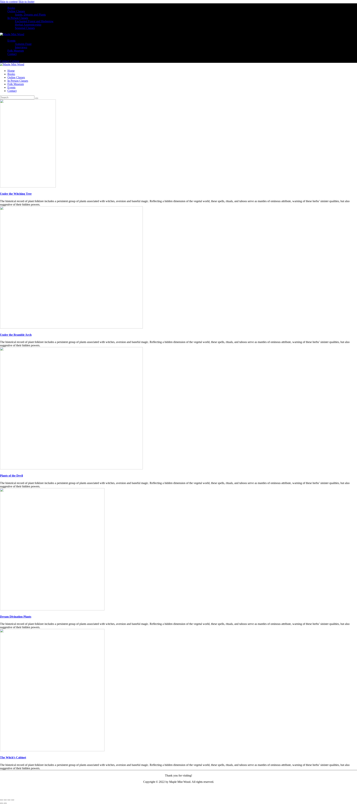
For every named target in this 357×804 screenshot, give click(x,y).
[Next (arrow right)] (5, 803)
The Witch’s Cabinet (13, 757)
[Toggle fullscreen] (5, 799)
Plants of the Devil (11, 475)
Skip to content (9, 1)
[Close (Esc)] (12, 799)
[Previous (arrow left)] (1, 803)
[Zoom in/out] (1, 799)
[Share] (8, 799)
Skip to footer (26, 1)
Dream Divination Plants (15, 616)
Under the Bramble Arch (16, 334)
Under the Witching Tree (16, 193)
